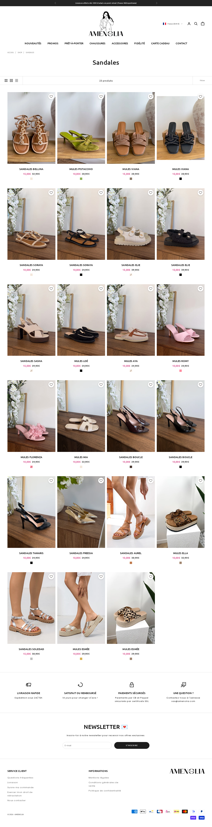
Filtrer (202, 80)
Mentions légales (99, 777)
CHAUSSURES (98, 43)
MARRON (131, 467)
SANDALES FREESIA (81, 553)
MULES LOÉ (81, 361)
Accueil (10, 52)
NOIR (180, 179)
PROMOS (52, 43)
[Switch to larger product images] (6, 80)
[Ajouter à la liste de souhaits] (51, 96)
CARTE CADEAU (160, 43)
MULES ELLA (180, 553)
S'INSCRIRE (132, 745)
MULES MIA (81, 457)
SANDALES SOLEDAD (31, 649)
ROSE (180, 371)
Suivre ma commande (20, 787)
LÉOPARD (180, 563)
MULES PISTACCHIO (81, 169)
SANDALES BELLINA (31, 169)
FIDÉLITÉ (139, 43)
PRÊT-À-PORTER (74, 43)
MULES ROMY (180, 361)
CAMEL (131, 563)
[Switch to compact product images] (16, 80)
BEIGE (31, 179)
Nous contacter (16, 800)
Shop (20, 52)
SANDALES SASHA (31, 361)
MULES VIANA (130, 169)
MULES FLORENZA (31, 457)
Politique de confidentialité (105, 790)
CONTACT (181, 43)
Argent (31, 659)
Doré (81, 659)
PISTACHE (81, 179)
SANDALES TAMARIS (31, 553)
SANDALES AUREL (131, 553)
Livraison (12, 782)
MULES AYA (131, 361)
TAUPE (131, 179)
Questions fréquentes (20, 777)
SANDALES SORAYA (31, 265)
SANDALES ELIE (131, 265)
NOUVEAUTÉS (33, 43)
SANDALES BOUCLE (131, 457)
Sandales (30, 52)
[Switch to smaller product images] (11, 80)
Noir (180, 467)
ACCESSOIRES (120, 43)
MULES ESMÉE (81, 649)
